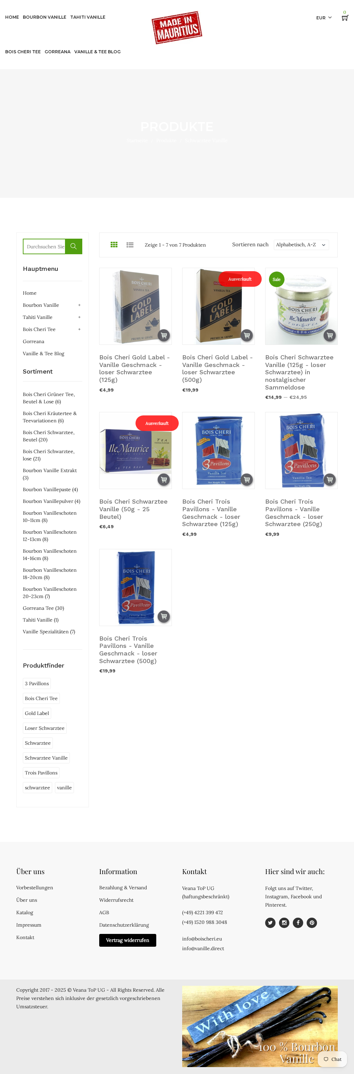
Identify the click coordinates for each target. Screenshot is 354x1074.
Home (30, 293)
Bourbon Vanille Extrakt (50, 474)
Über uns (26, 900)
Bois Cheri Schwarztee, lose (49, 455)
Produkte (166, 140)
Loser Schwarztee (45, 728)
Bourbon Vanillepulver (51, 501)
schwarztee (37, 787)
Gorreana (33, 341)
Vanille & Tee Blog (43, 353)
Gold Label (37, 713)
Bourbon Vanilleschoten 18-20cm (50, 573)
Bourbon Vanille (41, 305)
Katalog (24, 912)
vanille (64, 787)
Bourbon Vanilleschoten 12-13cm (50, 535)
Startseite (137, 140)
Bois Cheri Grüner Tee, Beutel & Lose (49, 398)
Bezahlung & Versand (123, 887)
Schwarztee (38, 743)
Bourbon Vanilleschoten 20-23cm (50, 592)
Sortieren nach (250, 244)
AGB (104, 912)
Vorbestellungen (34, 887)
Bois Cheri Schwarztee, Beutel (49, 436)
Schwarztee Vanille (46, 758)
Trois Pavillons (41, 773)
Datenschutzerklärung (124, 925)
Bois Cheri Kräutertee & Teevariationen (50, 417)
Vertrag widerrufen (127, 940)
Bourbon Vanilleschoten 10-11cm (50, 516)
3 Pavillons (37, 683)
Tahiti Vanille (38, 317)
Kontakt (25, 937)
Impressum (28, 925)
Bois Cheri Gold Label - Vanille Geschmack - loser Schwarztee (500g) (217, 368)
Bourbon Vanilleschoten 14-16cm (50, 554)
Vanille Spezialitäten (49, 631)
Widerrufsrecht (116, 900)
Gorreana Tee (43, 608)
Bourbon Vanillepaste (50, 489)
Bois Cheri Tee (39, 329)
